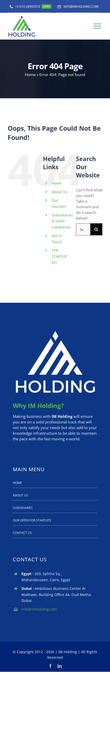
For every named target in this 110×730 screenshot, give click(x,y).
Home (30, 74)
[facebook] (50, 666)
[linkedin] (60, 666)
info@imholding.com (39, 609)
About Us (59, 191)
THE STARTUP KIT (59, 256)
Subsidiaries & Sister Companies (62, 221)
